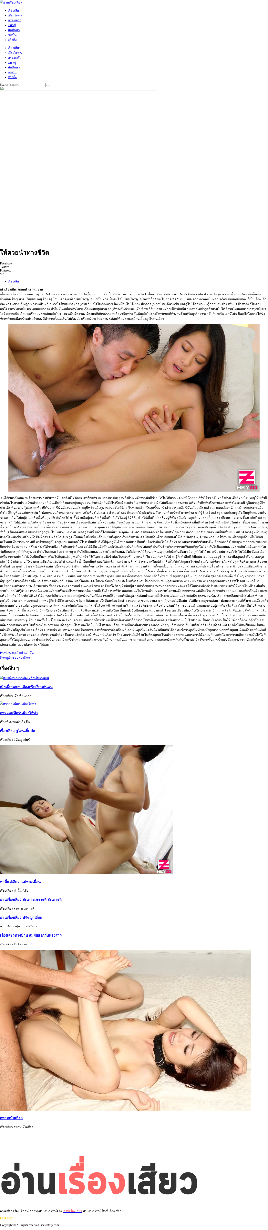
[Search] (47, 85)
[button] (134, 263)
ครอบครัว (14, 20)
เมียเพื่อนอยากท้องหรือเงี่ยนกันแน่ (26, 687)
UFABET (6, 1218)
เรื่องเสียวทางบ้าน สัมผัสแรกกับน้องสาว (31, 935)
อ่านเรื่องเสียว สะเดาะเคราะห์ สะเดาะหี (31, 899)
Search (4, 84)
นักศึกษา (14, 30)
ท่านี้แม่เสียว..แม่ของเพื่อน (20, 882)
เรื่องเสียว (14, 10)
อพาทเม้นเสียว (11, 1118)
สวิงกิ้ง (12, 39)
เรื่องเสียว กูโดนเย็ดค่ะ (17, 731)
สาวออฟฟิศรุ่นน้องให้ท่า (19, 713)
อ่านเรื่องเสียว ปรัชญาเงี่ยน (21, 917)
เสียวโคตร (15, 15)
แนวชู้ (12, 25)
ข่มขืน (12, 35)
